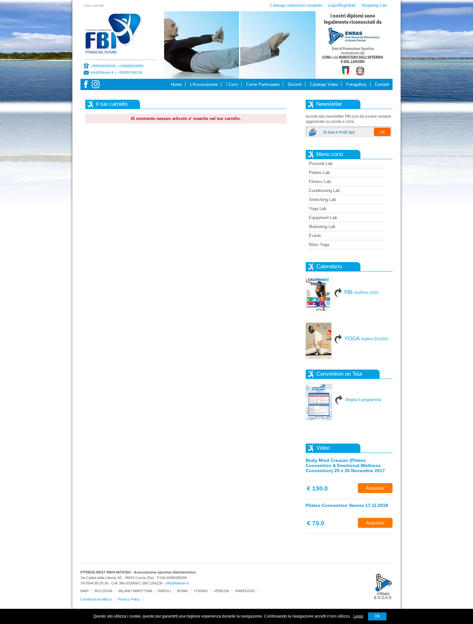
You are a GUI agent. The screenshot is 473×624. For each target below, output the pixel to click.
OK (377, 616)
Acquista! (375, 488)
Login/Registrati (342, 5)
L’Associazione (204, 84)
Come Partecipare (263, 84)
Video (323, 448)
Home (176, 84)
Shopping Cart (374, 5)
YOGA (366, 338)
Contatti (382, 84)
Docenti (295, 84)
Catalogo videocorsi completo (296, 5)
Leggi (358, 616)
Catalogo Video (324, 84)
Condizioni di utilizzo (96, 599)
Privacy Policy (129, 599)
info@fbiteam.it (101, 72)
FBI (361, 292)
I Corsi (232, 84)
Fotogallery (356, 84)
